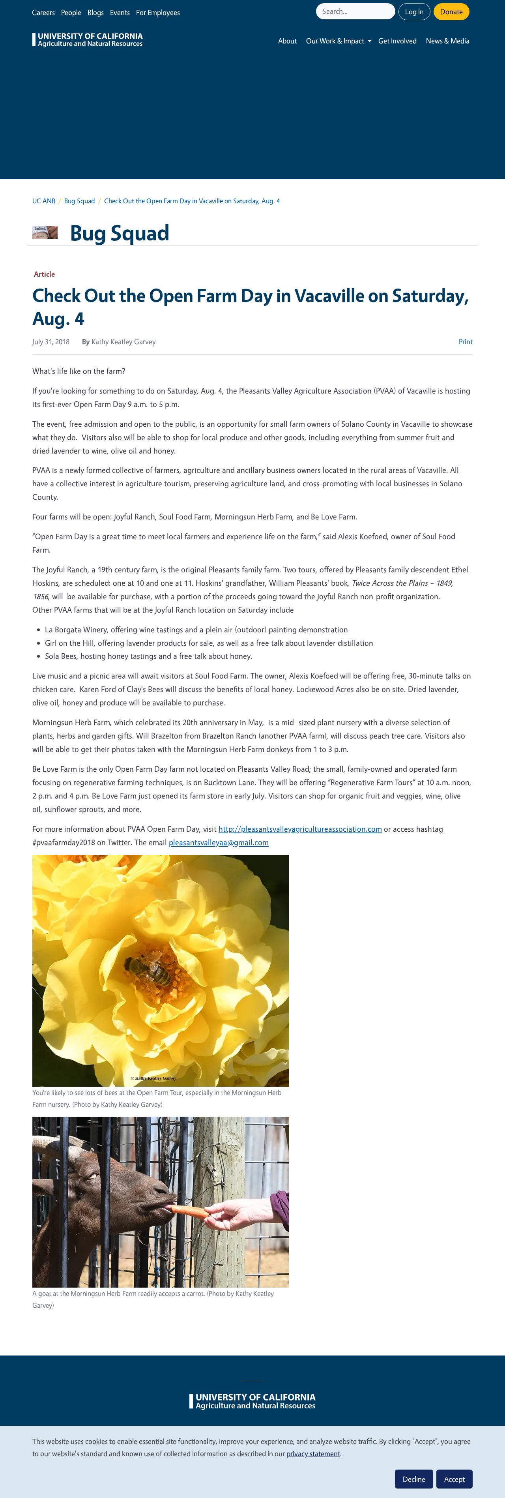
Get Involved (397, 40)
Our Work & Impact (335, 40)
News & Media (447, 40)
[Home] (87, 41)
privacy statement (313, 1453)
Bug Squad (79, 201)
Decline (414, 1479)
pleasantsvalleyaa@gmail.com (219, 842)
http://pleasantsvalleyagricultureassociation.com (300, 829)
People (71, 12)
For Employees (158, 12)
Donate (451, 11)
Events (120, 12)
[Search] (390, 11)
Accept (454, 1479)
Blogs (96, 12)
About (287, 40)
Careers (43, 12)
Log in (414, 11)
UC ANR (43, 201)
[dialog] (252, 1461)
